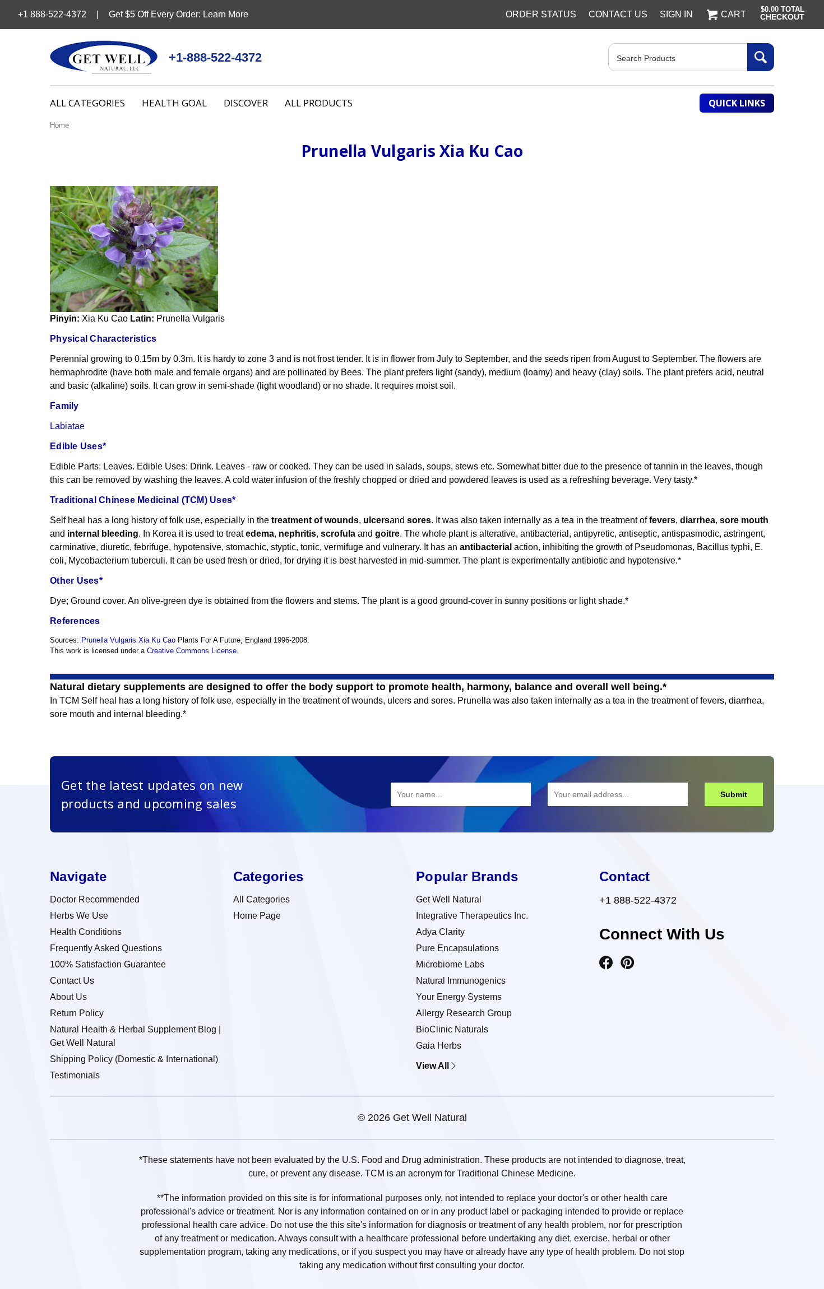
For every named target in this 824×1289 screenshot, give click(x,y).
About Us (68, 997)
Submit (733, 794)
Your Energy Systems (459, 997)
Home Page (257, 915)
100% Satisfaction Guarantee (108, 964)
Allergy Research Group (464, 1013)
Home (59, 125)
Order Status (541, 14)
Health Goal (174, 102)
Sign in (676, 14)
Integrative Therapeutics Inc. (472, 915)
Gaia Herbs (438, 1045)
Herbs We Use (79, 915)
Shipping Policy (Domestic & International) (134, 1059)
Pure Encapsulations (457, 948)
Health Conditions (86, 932)
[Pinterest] (627, 963)
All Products (319, 102)
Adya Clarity (440, 932)
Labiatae (67, 426)
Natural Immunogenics (461, 980)
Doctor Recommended (95, 899)
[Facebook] (606, 963)
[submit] (760, 57)
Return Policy (77, 1013)
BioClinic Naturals (452, 1029)
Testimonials (75, 1075)
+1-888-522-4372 (215, 57)
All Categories (87, 102)
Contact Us (618, 14)
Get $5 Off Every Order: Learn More (178, 14)
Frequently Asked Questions (106, 948)
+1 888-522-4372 (638, 900)
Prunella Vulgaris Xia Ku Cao (128, 640)
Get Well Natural (449, 899)
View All (432, 1066)
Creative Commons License (192, 650)
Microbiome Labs (450, 964)
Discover (246, 102)
